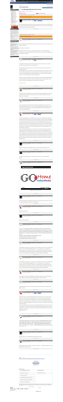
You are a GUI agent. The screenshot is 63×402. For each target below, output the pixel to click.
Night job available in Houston (14, 31)
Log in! (22, 358)
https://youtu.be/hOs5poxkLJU (37, 190)
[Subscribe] (35, 19)
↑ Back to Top (59, 400)
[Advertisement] (56, 14)
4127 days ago (13, 13)
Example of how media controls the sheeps (26, 379)
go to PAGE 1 (32, 34)
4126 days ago (14, 20)
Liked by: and (36, 114)
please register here (41, 358)
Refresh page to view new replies (50, 6)
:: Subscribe (11, 57)
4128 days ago (13, 11)
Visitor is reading (14, 45)
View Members (20, 5)
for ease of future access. (40, 13)
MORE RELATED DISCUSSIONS (13, 24)
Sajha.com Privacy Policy (31, 386)
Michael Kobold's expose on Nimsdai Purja (26, 377)
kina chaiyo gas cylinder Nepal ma (14, 32)
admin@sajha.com (49, 384)
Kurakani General (25, 7)
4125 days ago (13, 22)
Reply (32, 19)
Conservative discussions (23, 375)
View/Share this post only (35, 56)
